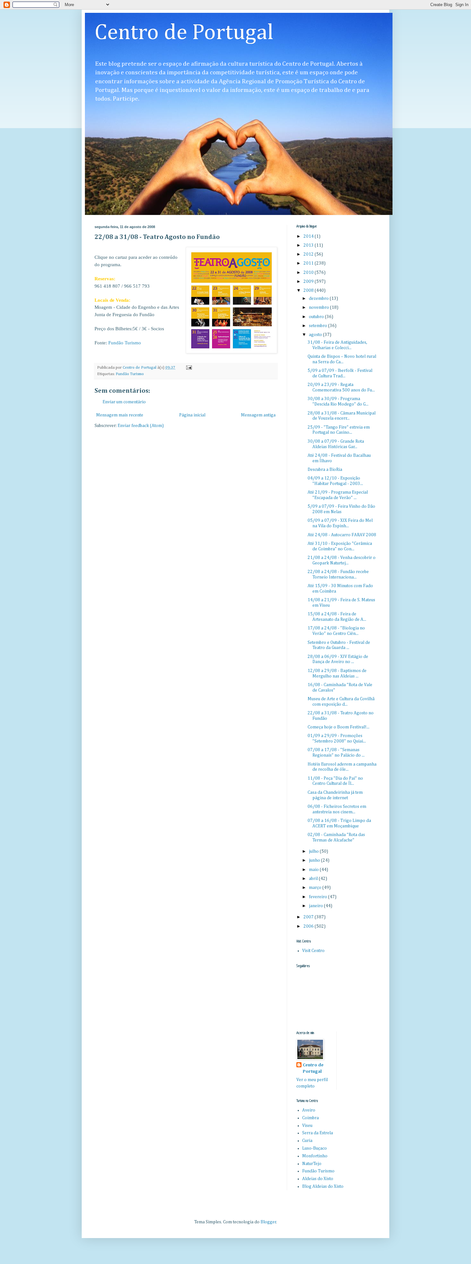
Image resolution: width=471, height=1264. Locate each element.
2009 (309, 281)
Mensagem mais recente (119, 415)
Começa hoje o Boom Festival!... (338, 727)
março (315, 887)
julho (314, 851)
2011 (309, 263)
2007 (309, 917)
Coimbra (310, 1118)
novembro (319, 307)
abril (314, 878)
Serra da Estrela (317, 1133)
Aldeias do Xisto (317, 1179)
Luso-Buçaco (314, 1148)
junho (315, 860)
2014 (309, 236)
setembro (318, 326)
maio (314, 869)
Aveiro (308, 1110)
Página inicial (192, 415)
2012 (309, 254)
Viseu (307, 1125)
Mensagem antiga (258, 415)
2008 (309, 290)
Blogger (268, 1222)
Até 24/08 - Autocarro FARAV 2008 (342, 535)
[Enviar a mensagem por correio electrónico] (188, 367)
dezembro (319, 298)
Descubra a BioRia (325, 469)
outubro (317, 317)
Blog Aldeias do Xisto (322, 1186)
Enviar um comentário (124, 402)
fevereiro (318, 897)
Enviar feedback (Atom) (141, 425)
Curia (307, 1140)
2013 (309, 245)
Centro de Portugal (184, 33)
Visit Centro (313, 950)
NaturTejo (311, 1163)
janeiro (316, 906)
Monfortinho (314, 1156)
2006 (309, 926)
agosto (316, 334)
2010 (309, 272)
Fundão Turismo (124, 342)
